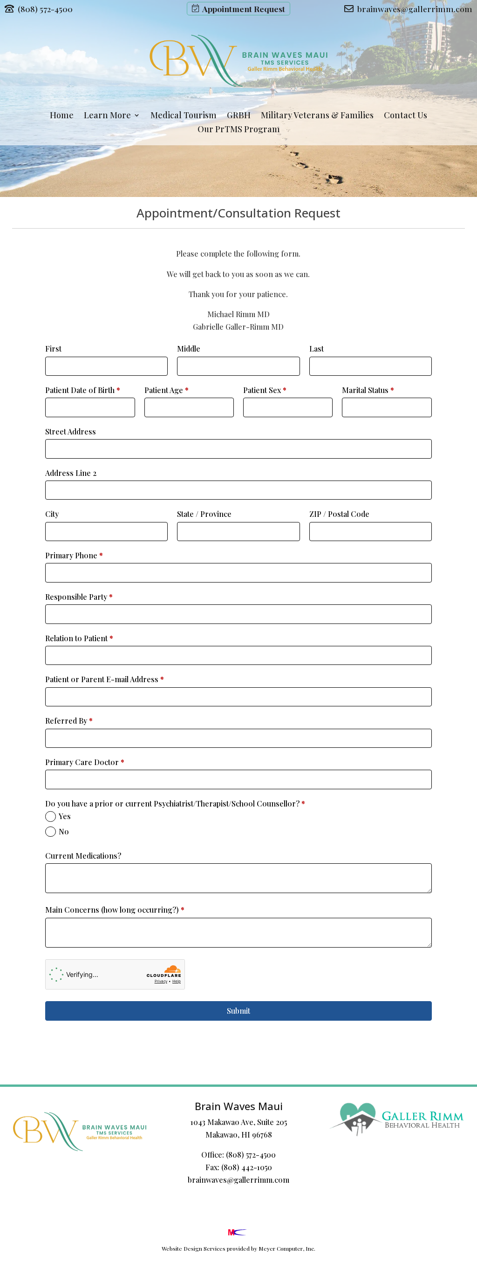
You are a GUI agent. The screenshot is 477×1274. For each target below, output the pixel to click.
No (64, 831)
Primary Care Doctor (84, 762)
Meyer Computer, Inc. (287, 1248)
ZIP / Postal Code (339, 514)
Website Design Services (193, 1248)
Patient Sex (264, 390)
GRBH (239, 116)
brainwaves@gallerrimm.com (238, 1180)
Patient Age (166, 390)
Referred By (69, 720)
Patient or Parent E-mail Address (104, 679)
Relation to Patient (79, 638)
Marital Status (368, 390)
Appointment (242, 8)
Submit (238, 1011)
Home (62, 116)
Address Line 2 (70, 473)
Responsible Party (79, 597)
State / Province (204, 514)
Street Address (70, 431)
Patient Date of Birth (82, 390)
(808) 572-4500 (251, 1154)
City (52, 514)
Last (316, 348)
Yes (65, 816)
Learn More (107, 116)
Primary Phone (74, 555)
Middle (188, 348)
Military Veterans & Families (317, 116)
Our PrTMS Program (239, 130)
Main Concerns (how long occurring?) (114, 910)
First (53, 348)
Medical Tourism (183, 116)
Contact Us (405, 116)
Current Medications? (83, 856)
